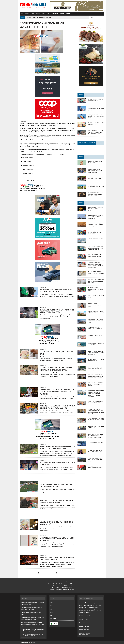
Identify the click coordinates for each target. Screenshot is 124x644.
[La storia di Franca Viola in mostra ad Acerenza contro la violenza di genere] (82, 453)
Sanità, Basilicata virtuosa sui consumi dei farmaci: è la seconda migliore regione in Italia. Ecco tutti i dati (96, 281)
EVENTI (48, 13)
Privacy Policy (82, 622)
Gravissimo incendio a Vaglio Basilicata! (95, 239)
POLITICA (32, 13)
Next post (53, 573)
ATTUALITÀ (27, 13)
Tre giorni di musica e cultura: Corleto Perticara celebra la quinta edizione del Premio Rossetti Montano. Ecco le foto (95, 376)
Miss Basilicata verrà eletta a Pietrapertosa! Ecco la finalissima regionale (94, 305)
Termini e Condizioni (84, 619)
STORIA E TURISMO (55, 13)
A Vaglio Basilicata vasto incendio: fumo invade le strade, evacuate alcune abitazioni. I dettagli (95, 216)
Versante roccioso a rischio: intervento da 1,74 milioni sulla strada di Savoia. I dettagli (96, 178)
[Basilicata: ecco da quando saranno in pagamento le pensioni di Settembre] (82, 258)
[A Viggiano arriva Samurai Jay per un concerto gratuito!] (82, 164)
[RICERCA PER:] (96, 17)
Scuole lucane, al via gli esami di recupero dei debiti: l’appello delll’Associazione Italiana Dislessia (96, 368)
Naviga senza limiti (84, 629)
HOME (22, 13)
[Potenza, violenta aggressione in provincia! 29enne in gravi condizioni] (82, 330)
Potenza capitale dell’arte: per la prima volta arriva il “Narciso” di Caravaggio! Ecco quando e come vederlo (95, 194)
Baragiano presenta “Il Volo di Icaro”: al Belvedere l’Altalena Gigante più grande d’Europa (95, 321)
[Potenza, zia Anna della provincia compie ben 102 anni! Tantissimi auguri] (82, 404)
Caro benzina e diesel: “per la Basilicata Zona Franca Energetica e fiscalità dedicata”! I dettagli (95, 232)
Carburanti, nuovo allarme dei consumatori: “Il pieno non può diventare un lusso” (95, 289)
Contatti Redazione (84, 626)
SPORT (43, 13)
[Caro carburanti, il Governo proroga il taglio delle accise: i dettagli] (82, 102)
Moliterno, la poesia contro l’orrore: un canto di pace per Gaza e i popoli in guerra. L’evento (96, 116)
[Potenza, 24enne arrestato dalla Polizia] (82, 445)
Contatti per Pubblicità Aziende (87, 616)
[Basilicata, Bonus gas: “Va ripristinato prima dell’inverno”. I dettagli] (29, 358)
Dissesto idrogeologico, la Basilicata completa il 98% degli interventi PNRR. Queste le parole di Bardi (95, 170)
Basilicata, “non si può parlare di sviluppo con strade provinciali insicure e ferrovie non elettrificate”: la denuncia (96, 248)
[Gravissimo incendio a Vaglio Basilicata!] (82, 242)
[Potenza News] (33, 5)
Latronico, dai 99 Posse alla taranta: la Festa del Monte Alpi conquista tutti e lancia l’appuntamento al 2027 (95, 132)
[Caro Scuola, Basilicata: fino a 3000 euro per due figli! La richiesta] (82, 126)
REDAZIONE (62, 13)
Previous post (43, 573)
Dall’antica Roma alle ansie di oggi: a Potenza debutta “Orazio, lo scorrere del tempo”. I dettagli (95, 224)
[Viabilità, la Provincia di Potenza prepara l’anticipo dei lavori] (82, 429)
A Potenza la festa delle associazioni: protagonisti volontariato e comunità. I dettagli (95, 459)
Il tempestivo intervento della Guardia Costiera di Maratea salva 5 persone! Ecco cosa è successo (96, 108)
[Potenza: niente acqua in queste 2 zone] (82, 338)
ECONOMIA (38, 13)
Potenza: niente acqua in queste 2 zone (95, 335)
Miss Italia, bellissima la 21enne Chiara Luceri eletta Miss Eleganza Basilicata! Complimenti (95, 384)
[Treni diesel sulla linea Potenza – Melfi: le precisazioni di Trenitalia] (82, 362)
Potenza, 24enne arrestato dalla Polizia (95, 442)
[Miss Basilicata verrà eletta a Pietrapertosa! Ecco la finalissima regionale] (82, 306)
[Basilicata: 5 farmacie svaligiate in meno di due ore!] (82, 298)
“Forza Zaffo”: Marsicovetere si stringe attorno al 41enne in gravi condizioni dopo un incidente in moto (96, 352)
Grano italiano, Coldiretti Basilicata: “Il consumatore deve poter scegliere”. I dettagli (95, 209)
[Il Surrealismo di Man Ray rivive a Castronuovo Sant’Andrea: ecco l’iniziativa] (29, 544)
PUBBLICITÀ (68, 13)
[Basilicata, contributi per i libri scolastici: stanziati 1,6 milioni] (82, 346)
